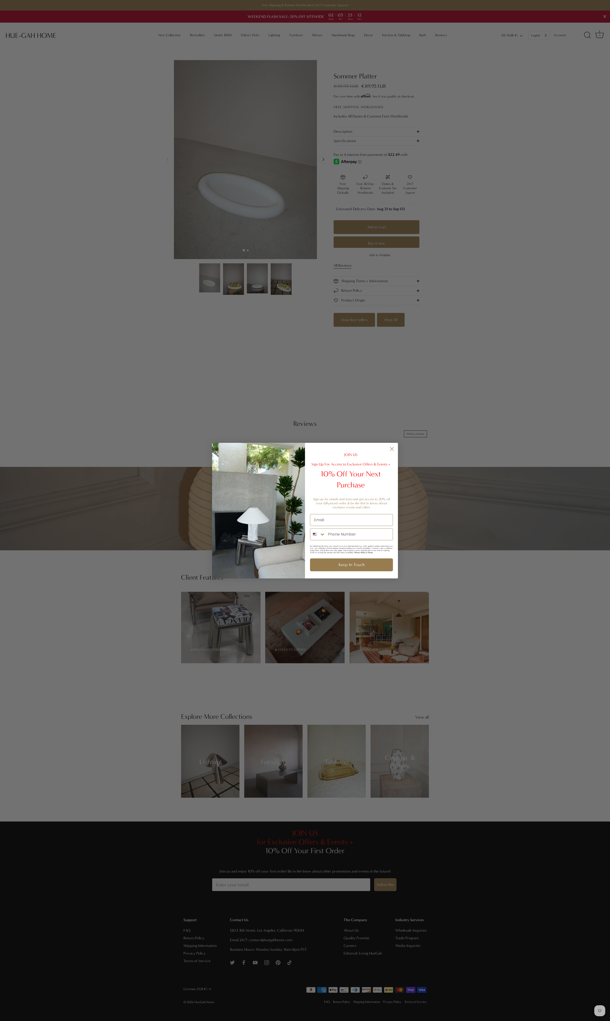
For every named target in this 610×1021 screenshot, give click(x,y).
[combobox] (317, 534)
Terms (370, 552)
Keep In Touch (352, 564)
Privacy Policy (360, 552)
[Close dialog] (392, 449)
